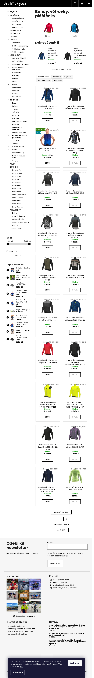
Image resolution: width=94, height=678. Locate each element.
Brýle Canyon (17, 207)
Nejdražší (67, 77)
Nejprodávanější (44, 80)
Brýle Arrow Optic (19, 195)
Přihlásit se (55, 563)
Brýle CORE (16, 204)
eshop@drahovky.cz (61, 580)
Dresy (14, 103)
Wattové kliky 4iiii (19, 58)
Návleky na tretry (19, 132)
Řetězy (15, 78)
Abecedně (58, 80)
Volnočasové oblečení (17, 128)
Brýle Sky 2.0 (17, 179)
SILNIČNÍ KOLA (17, 21)
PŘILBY (12, 164)
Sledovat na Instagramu (25, 616)
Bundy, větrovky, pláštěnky (19, 136)
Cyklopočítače (18, 52)
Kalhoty (15, 106)
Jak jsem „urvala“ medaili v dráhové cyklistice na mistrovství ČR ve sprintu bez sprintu (67, 641)
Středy (14, 81)
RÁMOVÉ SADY (15, 30)
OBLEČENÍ (14, 100)
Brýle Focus (16, 185)
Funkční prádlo (18, 147)
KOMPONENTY (15, 55)
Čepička (15, 115)
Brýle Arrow (16, 176)
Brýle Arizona (17, 173)
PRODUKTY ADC (16, 34)
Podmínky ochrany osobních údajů (22, 629)
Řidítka (15, 94)
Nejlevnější (57, 77)
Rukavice (15, 118)
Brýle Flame (16, 201)
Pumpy (15, 225)
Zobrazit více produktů (61, 69)
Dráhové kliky (17, 61)
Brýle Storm (16, 188)
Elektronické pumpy (20, 46)
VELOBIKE (13, 36)
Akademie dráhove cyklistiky (64, 585)
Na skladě (15, 251)
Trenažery (16, 43)
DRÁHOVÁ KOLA (18, 18)
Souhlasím (75, 663)
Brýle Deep (16, 191)
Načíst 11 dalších (61, 512)
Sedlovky (15, 91)
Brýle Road (16, 182)
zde (21, 666)
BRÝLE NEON (14, 167)
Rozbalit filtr (18, 256)
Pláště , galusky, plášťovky (18, 68)
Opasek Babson (18, 216)
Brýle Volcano (17, 198)
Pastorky (15, 75)
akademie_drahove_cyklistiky (64, 588)
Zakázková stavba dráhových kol (21, 631)
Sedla (14, 84)
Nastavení (17, 672)
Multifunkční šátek (19, 121)
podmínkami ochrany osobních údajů (65, 554)
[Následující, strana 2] (61, 519)
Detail (47, 120)
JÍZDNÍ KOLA (14, 15)
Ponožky (15, 124)
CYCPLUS (13, 40)
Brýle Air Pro (16, 170)
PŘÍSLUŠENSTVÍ (15, 210)
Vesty (14, 150)
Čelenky (15, 161)
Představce (16, 88)
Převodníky (16, 72)
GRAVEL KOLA (17, 24)
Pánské (15, 109)
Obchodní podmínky (16, 626)
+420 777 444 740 (60, 582)
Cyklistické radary (19, 49)
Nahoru (62, 530)
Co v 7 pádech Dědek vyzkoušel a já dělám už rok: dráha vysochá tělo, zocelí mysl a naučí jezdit (67, 627)
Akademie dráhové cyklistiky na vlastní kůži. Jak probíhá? (66, 634)
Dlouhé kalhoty (18, 153)
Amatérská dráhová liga (17, 634)
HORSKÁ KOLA (17, 27)
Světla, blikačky (18, 219)
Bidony (15, 213)
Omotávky (16, 97)
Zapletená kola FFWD (20, 64)
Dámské (16, 112)
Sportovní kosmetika (20, 222)
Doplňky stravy (16, 228)
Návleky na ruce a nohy (19, 157)
